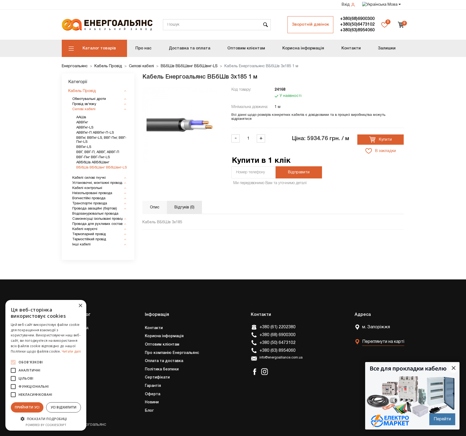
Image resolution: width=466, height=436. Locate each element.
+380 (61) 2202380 (277, 327)
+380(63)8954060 (357, 30)
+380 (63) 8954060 (277, 351)
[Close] (453, 368)
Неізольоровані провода (92, 193)
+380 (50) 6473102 (277, 343)
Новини (152, 402)
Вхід (346, 4)
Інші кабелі (81, 244)
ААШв (81, 117)
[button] (46, 418)
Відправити (299, 172)
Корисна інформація (303, 48)
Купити (385, 139)
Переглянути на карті (383, 342)
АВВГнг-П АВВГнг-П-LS (95, 132)
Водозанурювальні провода (95, 213)
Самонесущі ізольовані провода (99, 219)
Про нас (143, 48)
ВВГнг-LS (83, 147)
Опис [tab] (154, 207)
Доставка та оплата (189, 48)
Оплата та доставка (164, 361)
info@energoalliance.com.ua (281, 357)
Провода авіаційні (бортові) (94, 208)
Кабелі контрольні (87, 188)
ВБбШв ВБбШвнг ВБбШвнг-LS (189, 66)
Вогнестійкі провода (88, 198)
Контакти (351, 48)
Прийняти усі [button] (27, 407)
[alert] (45, 365)
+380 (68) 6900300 (277, 335)
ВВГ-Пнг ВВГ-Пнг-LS (93, 157)
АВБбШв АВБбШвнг (92, 162)
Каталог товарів (99, 48)
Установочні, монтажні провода (98, 183)
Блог (149, 411)
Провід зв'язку (84, 104)
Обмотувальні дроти (89, 99)
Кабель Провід (108, 66)
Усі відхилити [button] (64, 407)
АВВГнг (82, 122)
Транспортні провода (89, 203)
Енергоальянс (75, 66)
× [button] (80, 306)
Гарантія (153, 386)
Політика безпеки (162, 369)
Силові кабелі (141, 66)
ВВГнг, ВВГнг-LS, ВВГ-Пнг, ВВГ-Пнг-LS (101, 140)
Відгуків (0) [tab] (184, 207)
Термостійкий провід (89, 239)
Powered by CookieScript (46, 425)
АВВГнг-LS (84, 127)
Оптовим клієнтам (246, 48)
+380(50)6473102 (357, 24)
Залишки (387, 48)
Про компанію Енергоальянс (172, 353)
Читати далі (71, 351)
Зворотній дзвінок (310, 24)
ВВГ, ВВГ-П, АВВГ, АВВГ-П (97, 152)
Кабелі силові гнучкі (89, 178)
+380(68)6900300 (357, 19)
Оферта (152, 394)
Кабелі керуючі (84, 229)
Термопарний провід (89, 234)
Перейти (442, 419)
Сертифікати (157, 377)
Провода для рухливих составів (98, 224)
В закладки (385, 151)
